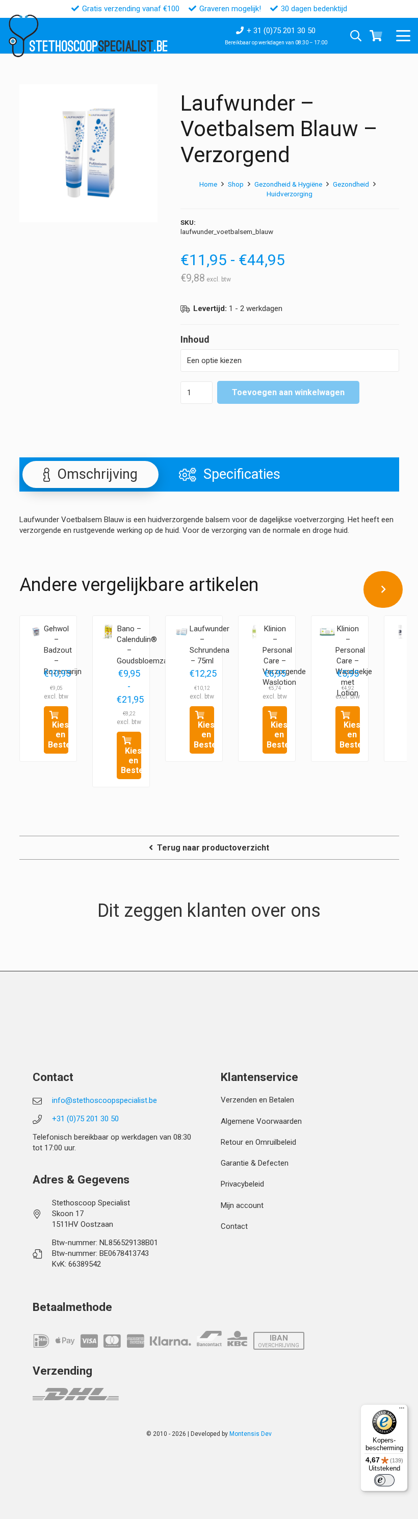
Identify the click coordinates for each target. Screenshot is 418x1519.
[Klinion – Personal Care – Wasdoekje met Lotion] (327, 632)
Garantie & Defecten (255, 1163)
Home (208, 184)
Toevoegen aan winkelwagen (288, 392)
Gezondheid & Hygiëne (288, 184)
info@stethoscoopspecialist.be (104, 1100)
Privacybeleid (242, 1184)
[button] (403, 36)
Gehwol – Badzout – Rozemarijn (63, 650)
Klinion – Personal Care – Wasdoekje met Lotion (353, 661)
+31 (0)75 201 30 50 (85, 1118)
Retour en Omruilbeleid (258, 1142)
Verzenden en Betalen (257, 1099)
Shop (236, 184)
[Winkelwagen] (375, 36)
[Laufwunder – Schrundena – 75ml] (181, 632)
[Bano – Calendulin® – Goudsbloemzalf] (108, 632)
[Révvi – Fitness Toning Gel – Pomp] (400, 632)
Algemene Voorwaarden (261, 1121)
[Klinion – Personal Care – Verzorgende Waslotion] (254, 632)
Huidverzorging (289, 194)
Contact (234, 1226)
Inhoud (195, 339)
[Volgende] (383, 589)
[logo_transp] (23, 36)
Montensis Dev (250, 1433)
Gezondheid (351, 184)
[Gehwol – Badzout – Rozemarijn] (36, 632)
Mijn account (242, 1205)
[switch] (384, 1480)
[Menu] (402, 1410)
